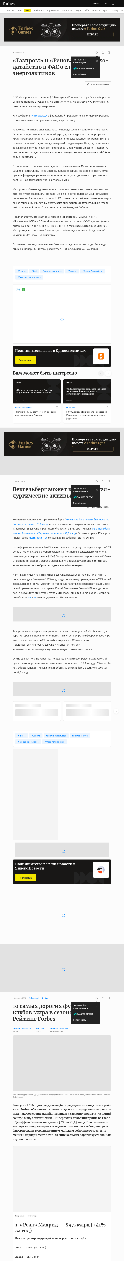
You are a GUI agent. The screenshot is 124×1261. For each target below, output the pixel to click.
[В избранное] (57, 407)
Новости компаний (23, 407)
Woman (96, 10)
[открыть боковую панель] (105, 3)
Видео (78, 10)
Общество (70, 864)
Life (87, 10)
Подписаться (26, 359)
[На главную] (8, 3)
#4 (35, 583)
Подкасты (67, 10)
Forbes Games (18, 10)
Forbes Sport (71, 407)
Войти (96, 3)
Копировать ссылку (100, 84)
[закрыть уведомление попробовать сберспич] (97, 61)
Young (115, 10)
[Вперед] (116, 650)
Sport (106, 10)
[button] (120, 3)
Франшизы (53, 10)
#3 (29, 583)
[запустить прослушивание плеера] (96, 52)
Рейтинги (39, 10)
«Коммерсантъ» (38, 523)
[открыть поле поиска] (113, 3)
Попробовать (79, 74)
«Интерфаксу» (38, 115)
